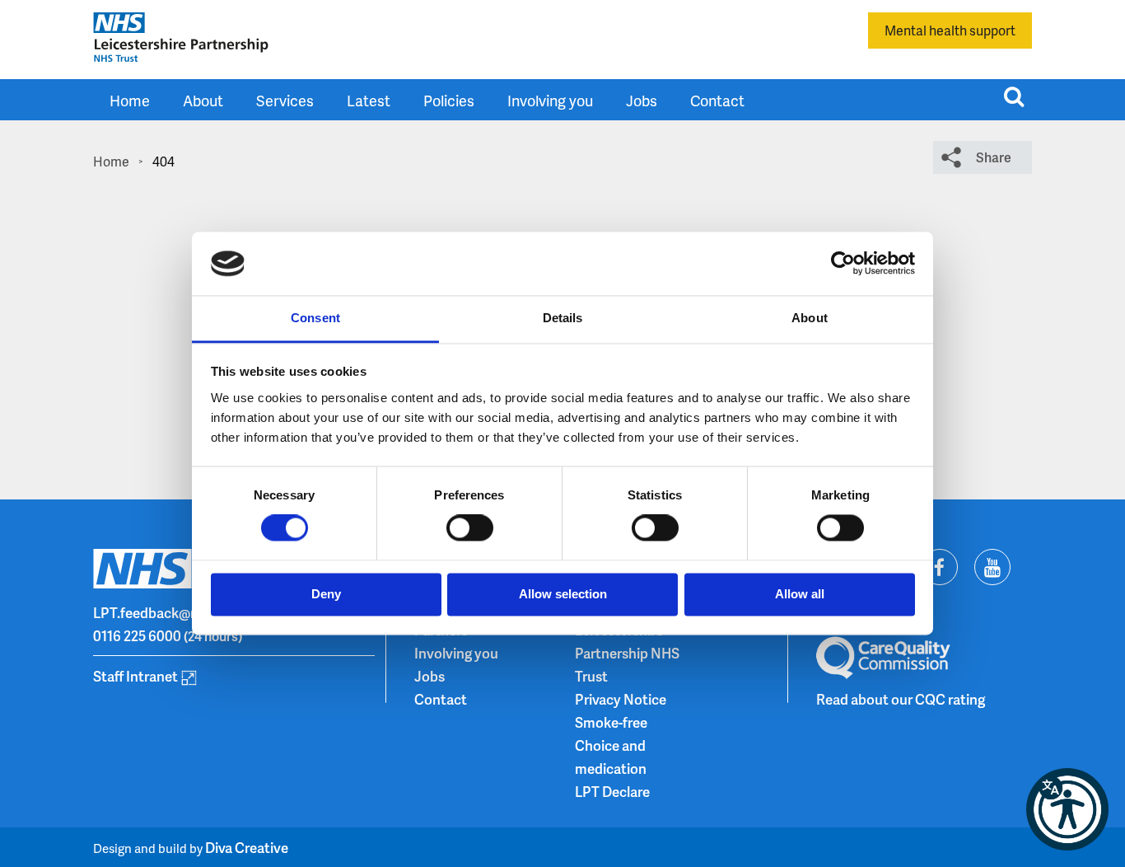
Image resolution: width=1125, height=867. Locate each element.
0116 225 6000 (137, 635)
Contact (717, 100)
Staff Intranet (135, 676)
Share (993, 157)
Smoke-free (611, 722)
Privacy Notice (620, 699)
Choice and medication (611, 756)
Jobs (641, 100)
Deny (326, 594)
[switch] (469, 528)
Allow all (799, 594)
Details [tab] (563, 318)
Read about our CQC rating (900, 699)
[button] (1067, 809)
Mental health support (950, 30)
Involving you (550, 100)
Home (130, 100)
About (203, 100)
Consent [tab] (315, 318)
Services (285, 100)
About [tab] (809, 318)
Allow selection (563, 594)
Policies (448, 100)
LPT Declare (612, 791)
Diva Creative (246, 847)
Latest (368, 100)
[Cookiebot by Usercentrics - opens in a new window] (843, 263)
